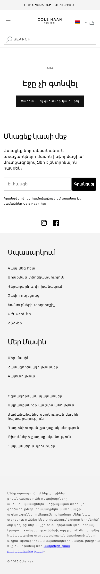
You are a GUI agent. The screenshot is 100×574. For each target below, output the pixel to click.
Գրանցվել (84, 184)
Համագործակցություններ (33, 367)
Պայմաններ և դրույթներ (31, 446)
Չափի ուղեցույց (23, 295)
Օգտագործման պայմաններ (35, 396)
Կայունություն (21, 376)
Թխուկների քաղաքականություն (39, 437)
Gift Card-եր (19, 314)
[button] (5, 17)
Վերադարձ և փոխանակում (35, 286)
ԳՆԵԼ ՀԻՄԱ (64, 4)
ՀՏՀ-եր (15, 323)
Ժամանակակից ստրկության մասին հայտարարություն (43, 416)
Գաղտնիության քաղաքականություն (43, 428)
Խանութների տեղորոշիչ (31, 305)
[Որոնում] (9, 39)
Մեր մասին (18, 358)
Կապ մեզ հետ (21, 268)
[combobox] (50, 39)
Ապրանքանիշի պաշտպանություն (41, 405)
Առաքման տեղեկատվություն (36, 277)
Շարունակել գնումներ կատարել (50, 101)
